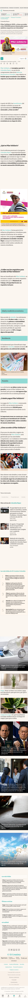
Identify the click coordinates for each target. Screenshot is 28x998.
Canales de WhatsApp (13, 964)
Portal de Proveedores (18, 967)
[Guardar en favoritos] (2, 58)
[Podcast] (24, 958)
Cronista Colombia (5, 17)
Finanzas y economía (16, 17)
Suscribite (22, 964)
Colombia (11, 347)
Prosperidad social (15, 497)
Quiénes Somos (8, 967)
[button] (25, 846)
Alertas (19, 996)
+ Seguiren (23, 59)
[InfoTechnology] (14, 961)
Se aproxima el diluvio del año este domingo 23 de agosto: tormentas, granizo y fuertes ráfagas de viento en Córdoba (15, 577)
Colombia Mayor (4, 18)
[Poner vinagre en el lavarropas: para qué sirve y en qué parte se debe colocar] (14, 653)
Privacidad (14, 979)
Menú (3, 996)
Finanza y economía (14, 7)
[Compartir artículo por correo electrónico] (13, 63)
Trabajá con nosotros (14, 969)
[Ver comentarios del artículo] (16, 63)
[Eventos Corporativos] (12, 958)
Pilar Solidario (5, 68)
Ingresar (25, 996)
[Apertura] (4, 958)
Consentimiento (14, 982)
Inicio (14, 996)
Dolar (8, 996)
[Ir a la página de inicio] (2, 11)
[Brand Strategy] (18, 958)
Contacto (6, 964)
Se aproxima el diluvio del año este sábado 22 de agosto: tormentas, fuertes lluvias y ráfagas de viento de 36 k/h (16, 595)
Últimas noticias (4, 7)
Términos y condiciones (14, 977)
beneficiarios (17, 103)
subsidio (13, 317)
